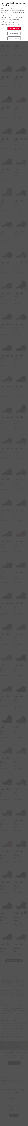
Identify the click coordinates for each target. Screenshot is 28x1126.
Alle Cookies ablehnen (14, 38)
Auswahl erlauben (14, 33)
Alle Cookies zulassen (14, 28)
